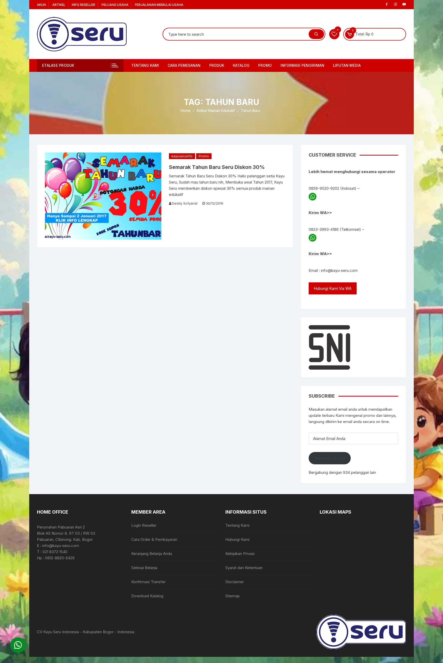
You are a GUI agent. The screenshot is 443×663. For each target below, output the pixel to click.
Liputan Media (347, 65)
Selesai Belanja (144, 567)
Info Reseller (83, 5)
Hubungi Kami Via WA (332, 288)
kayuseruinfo (182, 156)
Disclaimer (234, 581)
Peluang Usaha (115, 5)
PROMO (265, 65)
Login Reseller (143, 525)
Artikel (58, 5)
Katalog (241, 65)
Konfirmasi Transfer (148, 581)
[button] (18, 645)
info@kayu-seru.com (339, 270)
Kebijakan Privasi (240, 553)
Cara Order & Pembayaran (154, 539)
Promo (204, 156)
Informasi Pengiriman (302, 65)
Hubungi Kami (237, 539)
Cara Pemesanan (184, 65)
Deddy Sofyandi (184, 203)
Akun (41, 5)
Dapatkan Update (329, 458)
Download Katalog (147, 595)
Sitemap (232, 595)
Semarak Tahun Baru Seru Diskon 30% (217, 167)
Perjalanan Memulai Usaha (159, 5)
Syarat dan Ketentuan (244, 567)
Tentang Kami (145, 65)
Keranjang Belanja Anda (151, 553)
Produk (216, 65)
